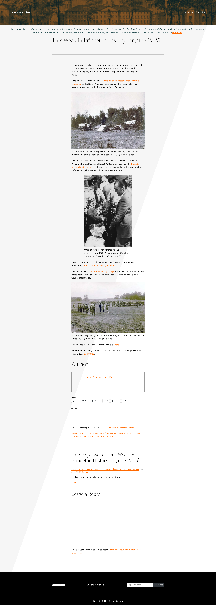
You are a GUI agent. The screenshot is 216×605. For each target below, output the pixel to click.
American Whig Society (81, 433)
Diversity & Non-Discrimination (108, 601)
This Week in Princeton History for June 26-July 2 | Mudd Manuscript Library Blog (105, 469)
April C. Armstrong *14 (100, 377)
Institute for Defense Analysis (104, 433)
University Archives (20, 12)
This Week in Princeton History (121, 427)
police (120, 433)
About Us (188, 12)
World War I (111, 436)
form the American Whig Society (98, 265)
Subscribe (200, 12)
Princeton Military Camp (102, 271)
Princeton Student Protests (93, 436)
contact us (89, 354)
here (117, 344)
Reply (73, 482)
